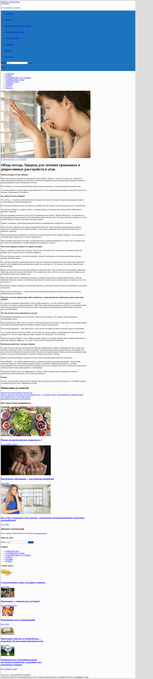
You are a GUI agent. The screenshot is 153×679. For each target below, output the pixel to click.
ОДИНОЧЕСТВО (12, 38)
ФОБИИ (8, 20)
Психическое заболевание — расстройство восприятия (27, 479)
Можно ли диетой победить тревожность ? (21, 440)
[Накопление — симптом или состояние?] (7, 597)
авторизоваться (41, 533)
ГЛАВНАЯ (9, 14)
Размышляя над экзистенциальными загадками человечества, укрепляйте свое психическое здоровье (21, 662)
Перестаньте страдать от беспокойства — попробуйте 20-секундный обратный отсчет (22, 639)
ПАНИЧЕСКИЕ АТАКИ (15, 32)
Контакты (9, 57)
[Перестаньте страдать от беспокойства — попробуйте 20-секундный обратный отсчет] (7, 634)
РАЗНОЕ (8, 51)
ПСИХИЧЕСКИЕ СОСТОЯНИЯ (18, 26)
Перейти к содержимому (10, 2)
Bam (86, 677)
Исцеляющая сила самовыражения (18, 620)
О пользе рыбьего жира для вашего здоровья (23, 582)
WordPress (79, 677)
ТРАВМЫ (9, 44)
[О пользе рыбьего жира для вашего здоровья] (7, 578)
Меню (4, 67)
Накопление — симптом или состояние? (20, 601)
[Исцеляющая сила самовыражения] (7, 615)
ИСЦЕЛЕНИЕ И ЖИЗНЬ (10, 8)
